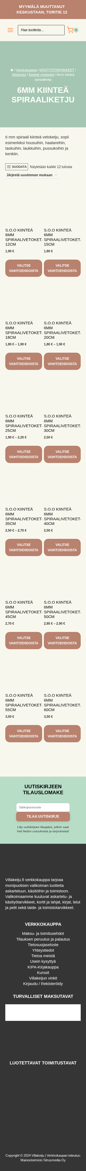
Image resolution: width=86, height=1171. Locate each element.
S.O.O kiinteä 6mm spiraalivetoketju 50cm (64, 609)
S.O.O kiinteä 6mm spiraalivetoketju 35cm (26, 516)
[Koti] (11, 70)
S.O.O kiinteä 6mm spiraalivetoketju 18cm (26, 330)
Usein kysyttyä (43, 961)
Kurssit (43, 972)
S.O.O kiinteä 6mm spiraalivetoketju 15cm (64, 237)
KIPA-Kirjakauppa (43, 967)
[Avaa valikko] (10, 30)
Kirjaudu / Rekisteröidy (43, 984)
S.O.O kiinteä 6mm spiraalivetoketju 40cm (64, 516)
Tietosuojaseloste (43, 945)
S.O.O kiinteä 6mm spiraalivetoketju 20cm (64, 330)
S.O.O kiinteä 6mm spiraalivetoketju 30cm (64, 423)
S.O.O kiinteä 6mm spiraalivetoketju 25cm (26, 423)
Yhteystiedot (43, 950)
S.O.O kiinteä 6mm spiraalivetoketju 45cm (26, 609)
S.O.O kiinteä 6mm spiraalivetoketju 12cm (26, 237)
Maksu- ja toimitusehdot (43, 933)
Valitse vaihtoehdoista (23, 268)
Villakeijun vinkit (43, 978)
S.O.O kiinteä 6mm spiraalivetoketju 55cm (26, 702)
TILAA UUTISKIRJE (43, 816)
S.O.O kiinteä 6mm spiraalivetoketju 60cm (64, 702)
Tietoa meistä (43, 956)
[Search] (59, 30)
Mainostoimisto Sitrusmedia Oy (43, 1160)
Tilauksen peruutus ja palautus (43, 939)
